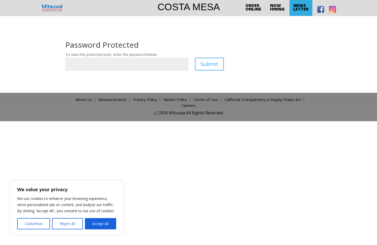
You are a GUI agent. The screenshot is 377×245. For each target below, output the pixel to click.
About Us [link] (84, 99)
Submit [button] (209, 63)
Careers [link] (189, 105)
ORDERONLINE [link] (253, 7)
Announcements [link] (112, 99)
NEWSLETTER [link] (301, 7)
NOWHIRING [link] (277, 7)
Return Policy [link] (175, 99)
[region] (66, 208)
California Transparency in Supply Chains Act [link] (262, 99)
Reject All (67, 223)
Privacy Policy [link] (145, 99)
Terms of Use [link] (205, 99)
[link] (52, 7)
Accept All (100, 223)
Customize (34, 223)
